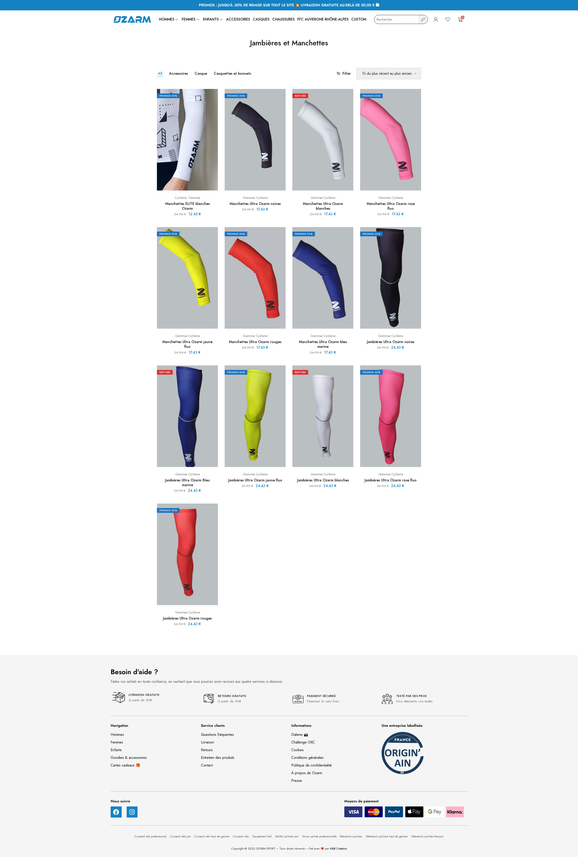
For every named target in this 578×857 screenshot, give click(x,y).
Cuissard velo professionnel (151, 836)
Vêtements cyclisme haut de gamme (387, 836)
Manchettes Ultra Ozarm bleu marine (323, 344)
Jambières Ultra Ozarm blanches (323, 480)
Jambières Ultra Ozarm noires (390, 341)
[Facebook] (116, 812)
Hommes (166, 19)
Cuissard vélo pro (180, 836)
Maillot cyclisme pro (287, 836)
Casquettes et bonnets (232, 73)
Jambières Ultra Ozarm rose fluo (391, 480)
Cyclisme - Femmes (187, 197)
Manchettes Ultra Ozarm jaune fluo (187, 344)
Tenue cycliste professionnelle (319, 836)
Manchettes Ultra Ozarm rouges (255, 341)
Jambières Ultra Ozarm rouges (187, 618)
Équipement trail (262, 836)
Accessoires (238, 19)
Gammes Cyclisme (255, 197)
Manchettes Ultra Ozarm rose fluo (391, 206)
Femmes (189, 19)
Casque (201, 73)
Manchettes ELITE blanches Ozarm (187, 206)
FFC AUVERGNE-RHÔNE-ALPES (323, 19)
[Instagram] (132, 812)
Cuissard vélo (241, 836)
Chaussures (283, 19)
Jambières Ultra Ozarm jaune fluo (255, 480)
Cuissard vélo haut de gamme (212, 836)
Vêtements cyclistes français (427, 836)
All (160, 73)
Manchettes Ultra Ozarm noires (255, 203)
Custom (358, 19)
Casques (261, 19)
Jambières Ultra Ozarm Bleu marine (187, 483)
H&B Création (338, 849)
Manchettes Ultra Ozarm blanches (323, 206)
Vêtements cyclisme (351, 836)
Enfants (211, 19)
